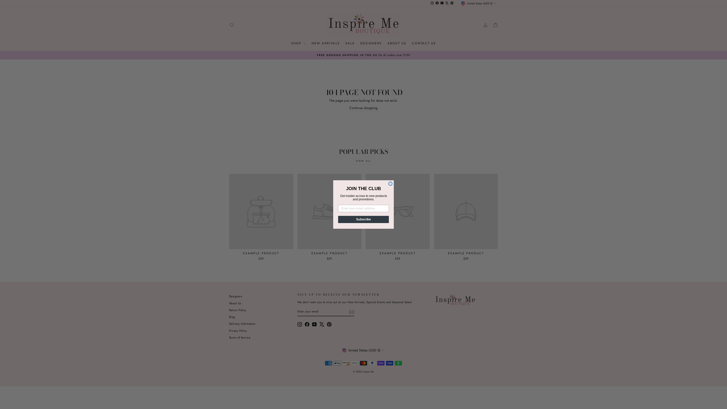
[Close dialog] (390, 184)
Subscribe (363, 219)
